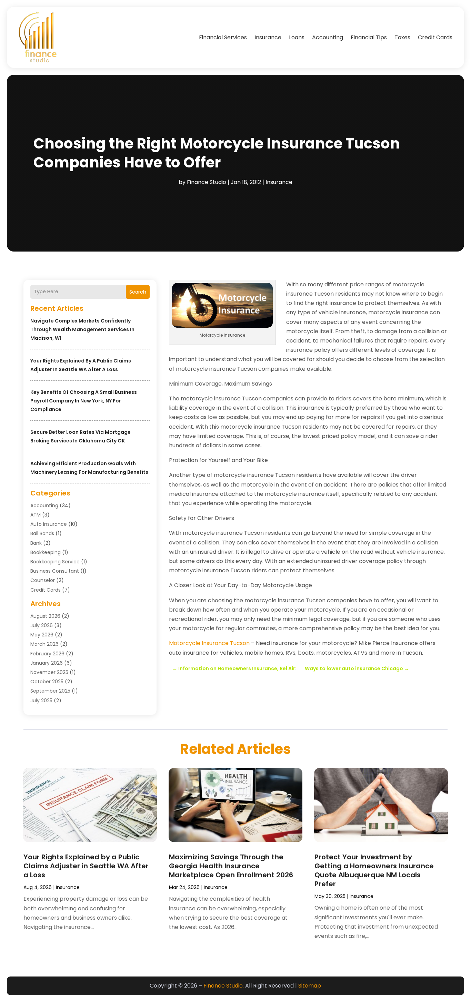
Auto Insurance (48, 524)
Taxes (402, 37)
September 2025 (50, 690)
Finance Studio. (223, 986)
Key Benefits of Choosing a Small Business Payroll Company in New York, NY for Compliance (83, 401)
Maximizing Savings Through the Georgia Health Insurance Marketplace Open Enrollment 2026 (231, 866)
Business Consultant (54, 571)
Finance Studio (206, 182)
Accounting (327, 37)
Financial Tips (369, 37)
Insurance (267, 37)
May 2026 (41, 634)
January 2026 (46, 663)
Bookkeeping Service (55, 561)
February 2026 (47, 653)
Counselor (42, 580)
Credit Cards (435, 37)
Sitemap (309, 986)
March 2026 (44, 644)
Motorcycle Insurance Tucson (209, 643)
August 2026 (45, 616)
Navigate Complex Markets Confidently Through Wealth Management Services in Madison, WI (82, 329)
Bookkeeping (45, 552)
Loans (296, 37)
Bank (36, 543)
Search (137, 291)
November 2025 (49, 672)
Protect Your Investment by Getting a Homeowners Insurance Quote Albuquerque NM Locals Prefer (374, 870)
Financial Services (223, 37)
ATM (35, 514)
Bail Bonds (42, 533)
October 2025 (46, 681)
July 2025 (41, 700)
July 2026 (41, 625)
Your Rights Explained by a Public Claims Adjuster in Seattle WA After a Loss (86, 866)
